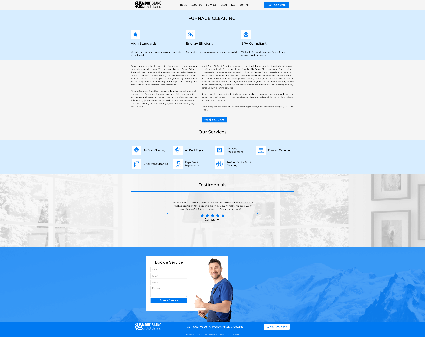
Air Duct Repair (194, 150)
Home (183, 5)
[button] (167, 213)
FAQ (233, 5)
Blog (224, 5)
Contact (245, 5)
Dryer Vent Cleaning (156, 163)
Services (211, 5)
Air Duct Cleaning (154, 150)
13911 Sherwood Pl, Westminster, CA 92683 (215, 326)
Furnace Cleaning (279, 150)
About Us (196, 5)
